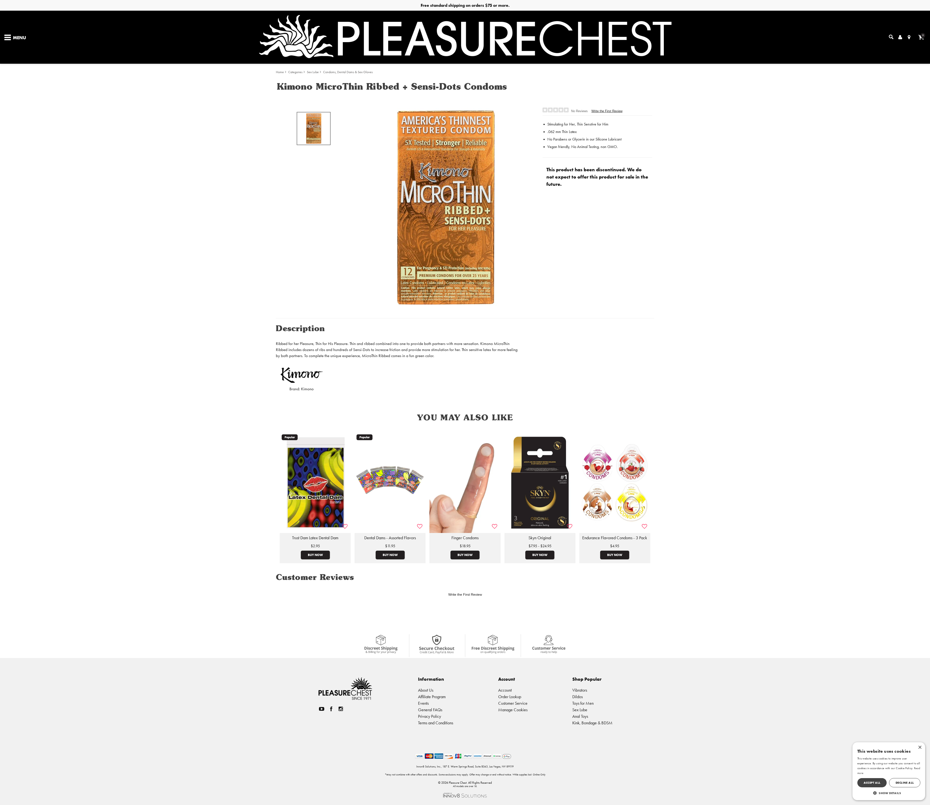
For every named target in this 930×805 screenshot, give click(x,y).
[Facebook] (331, 708)
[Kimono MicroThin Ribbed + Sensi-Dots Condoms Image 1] (446, 207)
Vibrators (579, 690)
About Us (425, 690)
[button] (888, 792)
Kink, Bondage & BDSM (592, 722)
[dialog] (888, 771)
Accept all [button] (872, 782)
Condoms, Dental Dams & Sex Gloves (348, 72)
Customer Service (512, 703)
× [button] (920, 747)
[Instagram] (341, 708)
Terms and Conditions (435, 722)
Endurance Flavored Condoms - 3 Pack (614, 537)
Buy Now (315, 555)
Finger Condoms (465, 537)
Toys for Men (583, 703)
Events (423, 703)
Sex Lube (313, 72)
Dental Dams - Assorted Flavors (390, 537)
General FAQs (430, 709)
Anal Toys (580, 716)
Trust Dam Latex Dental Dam (315, 537)
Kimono (307, 389)
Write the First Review (606, 111)
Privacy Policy (429, 716)
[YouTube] (322, 708)
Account (505, 690)
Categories (295, 72)
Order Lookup (509, 696)
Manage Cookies (512, 709)
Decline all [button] (905, 782)
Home (280, 72)
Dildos (577, 696)
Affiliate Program (432, 696)
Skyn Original (539, 537)
